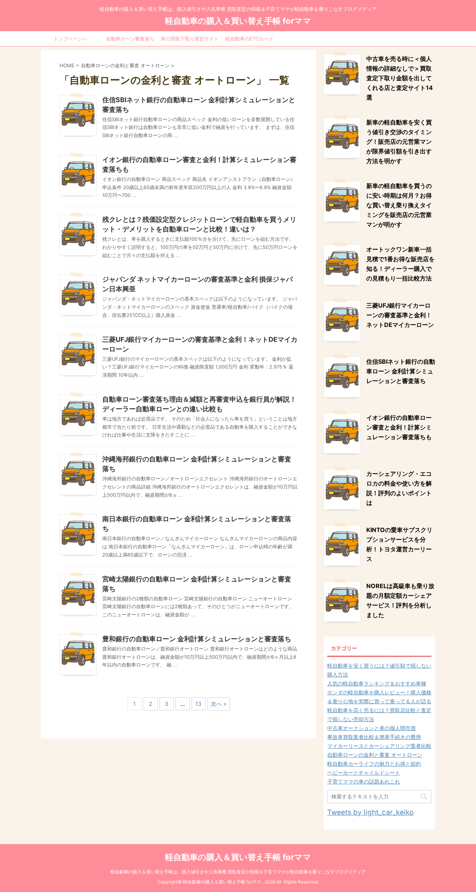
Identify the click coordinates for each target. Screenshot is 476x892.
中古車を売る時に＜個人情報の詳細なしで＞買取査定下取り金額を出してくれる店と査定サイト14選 (399, 78)
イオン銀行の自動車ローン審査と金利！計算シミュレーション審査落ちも (399, 427)
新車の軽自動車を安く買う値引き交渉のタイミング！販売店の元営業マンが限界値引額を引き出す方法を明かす (399, 142)
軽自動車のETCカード (249, 39)
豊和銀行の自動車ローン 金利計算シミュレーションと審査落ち (196, 639)
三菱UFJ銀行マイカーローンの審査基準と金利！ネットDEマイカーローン (400, 315)
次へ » (218, 703)
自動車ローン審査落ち (130, 39)
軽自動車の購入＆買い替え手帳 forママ (238, 21)
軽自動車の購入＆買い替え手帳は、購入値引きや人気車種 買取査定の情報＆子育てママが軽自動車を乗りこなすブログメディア (238, 872)
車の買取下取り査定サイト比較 (190, 41)
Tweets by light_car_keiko (370, 812)
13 (198, 703)
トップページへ (70, 39)
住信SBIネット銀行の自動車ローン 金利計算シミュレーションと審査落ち (400, 371)
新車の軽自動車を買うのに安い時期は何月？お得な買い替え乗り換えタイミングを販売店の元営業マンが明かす (399, 205)
